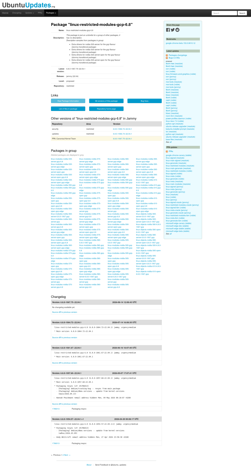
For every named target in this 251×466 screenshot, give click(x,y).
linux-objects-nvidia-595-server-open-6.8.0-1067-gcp (147, 262)
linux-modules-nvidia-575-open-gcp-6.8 (90, 199)
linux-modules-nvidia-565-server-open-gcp (61, 236)
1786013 (55, 408)
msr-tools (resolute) (174, 81)
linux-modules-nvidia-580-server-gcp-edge (118, 160)
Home (5, 12)
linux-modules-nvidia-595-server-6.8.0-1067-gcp (118, 275)
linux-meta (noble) (173, 176)
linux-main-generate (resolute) (178, 168)
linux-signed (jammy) (174, 186)
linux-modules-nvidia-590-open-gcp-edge (118, 204)
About (89, 464)
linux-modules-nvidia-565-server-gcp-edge (61, 230)
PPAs (40, 12)
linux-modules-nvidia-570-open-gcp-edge (61, 275)
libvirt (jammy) (172, 108)
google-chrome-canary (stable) (179, 155)
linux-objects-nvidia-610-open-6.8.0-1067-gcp (148, 272)
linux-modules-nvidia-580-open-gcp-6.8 (90, 264)
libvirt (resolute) (172, 89)
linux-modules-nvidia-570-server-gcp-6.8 (61, 285)
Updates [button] (29, 12)
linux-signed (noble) (174, 173)
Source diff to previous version (64, 312)
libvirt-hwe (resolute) (174, 63)
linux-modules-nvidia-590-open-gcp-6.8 (118, 199)
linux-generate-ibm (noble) (177, 220)
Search (242, 13)
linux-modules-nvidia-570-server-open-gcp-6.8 (90, 170)
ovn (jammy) (171, 76)
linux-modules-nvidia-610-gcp (148, 185)
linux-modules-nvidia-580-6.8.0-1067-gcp (90, 241)
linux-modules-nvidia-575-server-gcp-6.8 (90, 215)
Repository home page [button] (106, 108)
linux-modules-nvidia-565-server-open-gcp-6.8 (61, 241)
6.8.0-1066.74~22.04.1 (122, 129)
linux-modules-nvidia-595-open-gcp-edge (118, 270)
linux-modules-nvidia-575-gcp (91, 179)
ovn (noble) (170, 68)
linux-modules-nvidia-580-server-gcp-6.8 (90, 285)
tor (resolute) (171, 131)
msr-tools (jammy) (173, 87)
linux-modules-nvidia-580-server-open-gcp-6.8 (118, 170)
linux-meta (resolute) (174, 181)
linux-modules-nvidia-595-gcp (120, 245)
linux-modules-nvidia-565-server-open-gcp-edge (61, 246)
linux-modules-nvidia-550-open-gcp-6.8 (61, 204)
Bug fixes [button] (144, 101)
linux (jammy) (171, 199)
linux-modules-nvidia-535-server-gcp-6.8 (61, 160)
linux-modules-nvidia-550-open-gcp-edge (61, 209)
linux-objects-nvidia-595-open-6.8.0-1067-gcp (148, 251)
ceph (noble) (171, 100)
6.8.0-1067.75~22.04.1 (122, 138)
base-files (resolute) (174, 139)
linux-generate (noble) (175, 178)
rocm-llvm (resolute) (174, 115)
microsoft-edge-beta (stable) (177, 231)
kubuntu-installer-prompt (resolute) (180, 129)
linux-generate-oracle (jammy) (178, 212)
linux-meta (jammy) (174, 189)
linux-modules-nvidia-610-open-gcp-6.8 (147, 204)
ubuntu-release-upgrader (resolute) (180, 126)
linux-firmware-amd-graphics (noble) (181, 74)
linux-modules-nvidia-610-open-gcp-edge (147, 209)
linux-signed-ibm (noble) (176, 207)
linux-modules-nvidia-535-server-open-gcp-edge (61, 181)
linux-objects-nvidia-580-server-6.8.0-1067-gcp (146, 236)
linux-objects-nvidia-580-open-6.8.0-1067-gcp (148, 230)
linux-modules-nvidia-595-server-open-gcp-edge (147, 175)
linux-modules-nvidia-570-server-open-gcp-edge (90, 175)
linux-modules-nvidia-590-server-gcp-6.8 (118, 215)
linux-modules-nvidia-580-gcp (91, 245)
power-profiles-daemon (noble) (178, 118)
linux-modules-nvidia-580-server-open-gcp (118, 165)
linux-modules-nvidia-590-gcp (120, 179)
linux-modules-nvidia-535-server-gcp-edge (61, 165)
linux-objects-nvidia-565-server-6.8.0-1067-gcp (146, 215)
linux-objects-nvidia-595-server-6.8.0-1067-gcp (146, 257)
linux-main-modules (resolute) (178, 184)
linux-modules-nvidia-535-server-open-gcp (61, 170)
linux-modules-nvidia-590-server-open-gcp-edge (118, 236)
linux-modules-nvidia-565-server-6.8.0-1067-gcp (61, 215)
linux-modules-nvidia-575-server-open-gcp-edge (90, 236)
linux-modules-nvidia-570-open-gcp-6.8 (61, 270)
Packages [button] (50, 12)
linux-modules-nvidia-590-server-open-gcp (118, 225)
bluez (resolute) (172, 95)
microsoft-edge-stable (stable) (178, 228)
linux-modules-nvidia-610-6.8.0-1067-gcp (147, 181)
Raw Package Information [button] (68, 101)
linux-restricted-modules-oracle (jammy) (182, 205)
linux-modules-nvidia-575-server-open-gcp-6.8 (90, 230)
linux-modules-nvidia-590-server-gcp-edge (118, 220)
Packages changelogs (178, 55)
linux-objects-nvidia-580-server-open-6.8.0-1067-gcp (147, 241)
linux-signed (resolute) (175, 157)
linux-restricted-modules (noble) (179, 171)
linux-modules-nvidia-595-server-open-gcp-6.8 (147, 170)
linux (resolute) (172, 194)
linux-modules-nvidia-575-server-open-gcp (90, 225)
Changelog (16, 12)
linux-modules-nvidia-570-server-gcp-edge (90, 160)
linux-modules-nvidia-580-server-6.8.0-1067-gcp (90, 275)
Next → (67, 455)
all (171, 142)
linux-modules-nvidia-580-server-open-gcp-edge (118, 175)
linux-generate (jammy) (175, 191)
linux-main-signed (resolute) (177, 160)
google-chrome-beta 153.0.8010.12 (180, 43)
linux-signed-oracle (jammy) (177, 202)
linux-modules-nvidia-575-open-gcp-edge (90, 204)
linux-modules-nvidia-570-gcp (63, 250)
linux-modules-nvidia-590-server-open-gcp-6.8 (118, 230)
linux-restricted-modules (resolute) (180, 165)
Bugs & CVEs (174, 57)
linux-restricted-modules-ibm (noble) (181, 215)
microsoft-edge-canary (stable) (178, 223)
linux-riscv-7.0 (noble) (175, 121)
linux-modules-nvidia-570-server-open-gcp (90, 165)
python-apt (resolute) (174, 123)
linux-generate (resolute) (176, 163)
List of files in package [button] (68, 108)
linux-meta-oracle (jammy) (177, 210)
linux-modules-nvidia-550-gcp (63, 185)
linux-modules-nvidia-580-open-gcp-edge (90, 270)
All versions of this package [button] (106, 101)
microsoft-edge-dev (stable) (177, 225)
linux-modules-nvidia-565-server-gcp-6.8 (61, 225)
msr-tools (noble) (173, 84)
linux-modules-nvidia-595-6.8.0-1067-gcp (118, 241)
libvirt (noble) (171, 97)
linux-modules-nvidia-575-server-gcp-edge (90, 220)
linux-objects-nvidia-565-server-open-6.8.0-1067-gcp (147, 220)
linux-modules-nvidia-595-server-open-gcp (147, 165)
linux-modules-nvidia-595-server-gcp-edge (147, 160)
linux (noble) (171, 197)
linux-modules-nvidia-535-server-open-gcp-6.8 (61, 175)
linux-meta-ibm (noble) (175, 218)
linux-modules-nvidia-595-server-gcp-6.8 (118, 285)
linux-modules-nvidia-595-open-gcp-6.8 (118, 264)
